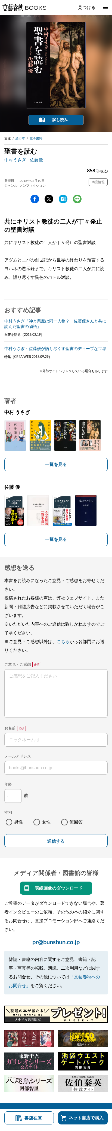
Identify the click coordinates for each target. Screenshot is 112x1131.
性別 (8, 813)
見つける (86, 7)
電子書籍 (35, 138)
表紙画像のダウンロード (59, 888)
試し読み (60, 120)
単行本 (20, 138)
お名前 (10, 728)
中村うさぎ (15, 160)
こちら (63, 642)
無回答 (76, 822)
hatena (63, 199)
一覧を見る (56, 464)
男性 (18, 822)
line (77, 199)
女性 (46, 822)
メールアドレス (17, 756)
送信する (56, 841)
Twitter (49, 199)
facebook (34, 199)
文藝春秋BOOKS (24, 7)
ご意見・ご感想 (17, 664)
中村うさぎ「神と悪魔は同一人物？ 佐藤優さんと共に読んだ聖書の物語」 (55, 324)
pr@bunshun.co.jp (56, 942)
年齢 (8, 784)
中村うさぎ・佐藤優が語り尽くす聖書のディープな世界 (55, 349)
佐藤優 (36, 160)
